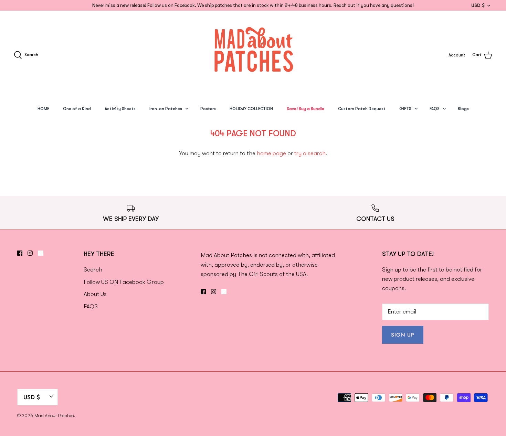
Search (93, 269)
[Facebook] (19, 253)
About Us (95, 294)
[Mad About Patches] (253, 55)
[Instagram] (30, 253)
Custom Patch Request (362, 108)
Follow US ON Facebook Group (124, 282)
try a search (310, 153)
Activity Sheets (120, 108)
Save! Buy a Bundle (305, 108)
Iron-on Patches (165, 108)
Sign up (402, 335)
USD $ (478, 5)
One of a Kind (77, 108)
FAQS (435, 108)
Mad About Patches (54, 415)
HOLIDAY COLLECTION (251, 108)
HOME (43, 108)
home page (271, 153)
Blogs (463, 108)
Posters (208, 108)
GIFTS (405, 108)
